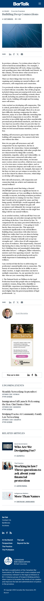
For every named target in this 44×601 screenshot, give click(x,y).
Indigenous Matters (21, 493)
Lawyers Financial (22, 486)
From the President (18, 11)
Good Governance (20, 444)
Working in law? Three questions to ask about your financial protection (27, 473)
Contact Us (6, 520)
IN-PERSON (9, 397)
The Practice (18, 463)
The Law (20, 540)
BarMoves (6, 523)
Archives (5, 526)
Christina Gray (21, 502)
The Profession (8, 550)
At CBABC (5, 11)
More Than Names (27, 496)
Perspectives (7, 543)
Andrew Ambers (30, 502)
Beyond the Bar (23, 543)
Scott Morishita (8, 19)
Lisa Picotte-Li (20, 456)
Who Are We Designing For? (25, 449)
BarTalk (5, 517)
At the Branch (7, 540)
